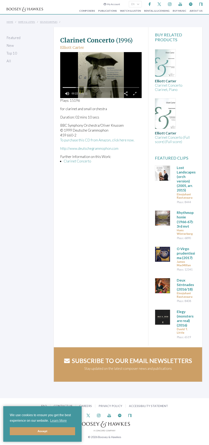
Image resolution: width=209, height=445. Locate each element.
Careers (85, 406)
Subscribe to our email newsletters (132, 360)
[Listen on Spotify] (190, 4)
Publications (107, 10)
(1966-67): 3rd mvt (185, 219)
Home (10, 22)
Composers (87, 10)
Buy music (179, 10)
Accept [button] (42, 431)
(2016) (185, 318)
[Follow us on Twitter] (159, 4)
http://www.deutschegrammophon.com (89, 148)
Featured (14, 38)
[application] (101, 75)
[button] (125, 93)
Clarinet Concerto (77, 161)
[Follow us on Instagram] (169, 4)
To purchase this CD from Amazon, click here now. (97, 140)
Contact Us (63, 406)
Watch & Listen (130, 10)
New (10, 45)
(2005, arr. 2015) (186, 178)
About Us (196, 10)
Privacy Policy (110, 406)
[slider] (101, 87)
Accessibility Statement (148, 406)
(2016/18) (185, 284)
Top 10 (12, 53)
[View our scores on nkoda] (200, 4)
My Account (113, 4)
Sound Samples (48, 22)
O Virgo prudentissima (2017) (186, 253)
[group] (67, 93)
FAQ (44, 406)
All (9, 61)
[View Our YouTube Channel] (180, 4)
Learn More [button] (58, 420)
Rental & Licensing (156, 10)
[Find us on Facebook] (150, 4)
